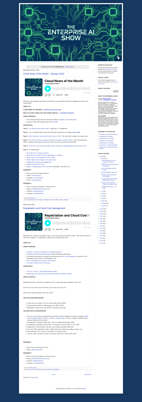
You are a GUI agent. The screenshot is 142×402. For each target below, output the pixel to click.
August (103, 158)
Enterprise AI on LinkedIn (107, 143)
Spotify (74, 119)
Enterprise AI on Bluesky (106, 141)
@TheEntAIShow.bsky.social (41, 189)
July (102, 191)
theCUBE (55, 122)
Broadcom (32, 199)
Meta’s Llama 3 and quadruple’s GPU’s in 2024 (41, 157)
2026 (101, 156)
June (102, 193)
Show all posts (69, 67)
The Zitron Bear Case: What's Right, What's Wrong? (109, 179)
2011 (101, 243)
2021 (101, 218)
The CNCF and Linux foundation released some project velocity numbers (51, 140)
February (104, 203)
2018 (101, 226)
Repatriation (47, 199)
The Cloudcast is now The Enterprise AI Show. (108, 161)
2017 (101, 228)
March (103, 201)
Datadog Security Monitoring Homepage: (39, 254)
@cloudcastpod (36, 175)
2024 (101, 211)
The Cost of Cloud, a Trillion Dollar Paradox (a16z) (42, 271)
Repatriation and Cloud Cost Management (44, 208)
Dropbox (43, 369)
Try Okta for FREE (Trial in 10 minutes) (38, 263)
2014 (101, 235)
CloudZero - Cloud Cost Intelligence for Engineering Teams (44, 252)
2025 (101, 209)
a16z (29, 369)
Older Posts (88, 374)
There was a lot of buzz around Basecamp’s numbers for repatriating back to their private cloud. (58, 146)
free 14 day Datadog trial (69, 256)
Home (53, 374)
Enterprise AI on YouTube (107, 138)
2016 (101, 231)
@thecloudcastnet (36, 350)
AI (28, 199)
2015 (101, 233)
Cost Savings (37, 369)
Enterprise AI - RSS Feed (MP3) (108, 145)
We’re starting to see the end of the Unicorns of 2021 (45, 136)
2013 (101, 238)
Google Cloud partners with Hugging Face (39, 162)
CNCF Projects (39, 199)
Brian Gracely (33, 367)
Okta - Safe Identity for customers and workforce (41, 260)
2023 (101, 213)
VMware (66, 199)
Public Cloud (49, 369)
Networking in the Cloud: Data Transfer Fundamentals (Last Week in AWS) (49, 274)
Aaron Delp (32, 198)
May (102, 196)
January (103, 206)
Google (67, 119)
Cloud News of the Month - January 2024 (43, 73)
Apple (62, 119)
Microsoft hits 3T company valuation (38, 153)
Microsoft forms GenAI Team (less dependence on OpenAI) (44, 155)
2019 (101, 223)
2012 (101, 240)
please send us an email (110, 69)
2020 (101, 221)
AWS (32, 369)
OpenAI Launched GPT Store (35, 164)
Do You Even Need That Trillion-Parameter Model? (109, 183)
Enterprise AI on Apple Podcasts (109, 134)
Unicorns (61, 199)
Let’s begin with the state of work (39, 128)
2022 (101, 216)
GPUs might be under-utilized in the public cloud (41, 160)
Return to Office (54, 199)
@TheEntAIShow (38, 191)
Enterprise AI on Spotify (106, 136)
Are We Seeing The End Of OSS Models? (108, 175)
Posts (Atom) (34, 377)
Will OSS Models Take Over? (109, 172)
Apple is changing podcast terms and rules (39, 166)
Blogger (84, 388)
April (102, 198)
